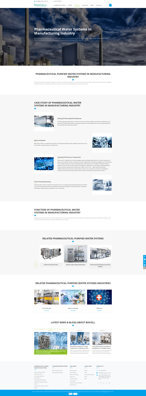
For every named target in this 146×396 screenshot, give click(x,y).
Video (86, 376)
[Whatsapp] (144, 256)
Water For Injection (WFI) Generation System (39, 373)
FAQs (86, 372)
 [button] (36, 263)
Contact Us (99, 5)
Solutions (77, 5)
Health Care (99, 308)
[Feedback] (144, 265)
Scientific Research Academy (76, 382)
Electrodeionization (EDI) (57, 372)
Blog (85, 378)
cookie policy (104, 391)
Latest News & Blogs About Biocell (73, 322)
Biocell (70, 5)
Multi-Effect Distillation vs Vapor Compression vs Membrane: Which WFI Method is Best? (79, 347)
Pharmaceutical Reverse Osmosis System (51, 265)
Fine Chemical (73, 380)
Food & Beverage (46, 308)
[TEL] (144, 262)
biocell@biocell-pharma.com (42, 1)
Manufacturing (50, 64)
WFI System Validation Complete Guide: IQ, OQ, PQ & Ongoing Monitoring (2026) (50, 352)
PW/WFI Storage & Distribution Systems (40, 382)
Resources (85, 5)
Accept (75, 393)
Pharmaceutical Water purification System (41, 367)
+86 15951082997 (57, 1)
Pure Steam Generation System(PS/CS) (39, 377)
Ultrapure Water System (59, 366)
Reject (70, 393)
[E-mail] (144, 259)
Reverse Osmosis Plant (57, 370)
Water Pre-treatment (100, 264)
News (92, 5)
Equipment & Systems (60, 5)
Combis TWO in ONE (76, 264)
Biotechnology (73, 372)
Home (38, 64)
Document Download (89, 374)
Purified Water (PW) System (40, 380)
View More (46, 310)
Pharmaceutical (73, 370)
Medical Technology (73, 308)
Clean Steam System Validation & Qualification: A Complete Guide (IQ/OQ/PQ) (101, 347)
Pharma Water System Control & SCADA (41, 386)
